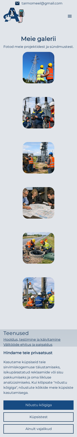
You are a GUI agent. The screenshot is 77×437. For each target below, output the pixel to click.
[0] (38, 67)
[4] (38, 248)
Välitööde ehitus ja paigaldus (27, 345)
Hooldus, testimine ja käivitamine (32, 339)
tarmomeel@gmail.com (38, 3)
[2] (38, 158)
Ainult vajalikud (38, 429)
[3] (38, 203)
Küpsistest (39, 417)
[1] (38, 112)
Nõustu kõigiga (38, 405)
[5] (38, 293)
